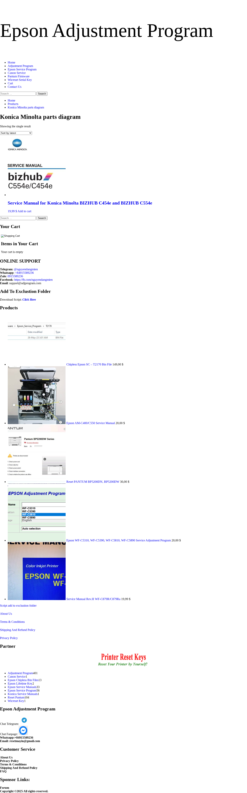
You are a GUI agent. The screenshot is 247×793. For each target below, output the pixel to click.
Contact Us (14, 86)
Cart (10, 83)
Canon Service (17, 72)
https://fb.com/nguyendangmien (33, 279)
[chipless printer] (124, 666)
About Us (6, 613)
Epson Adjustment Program (106, 30)
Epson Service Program (22, 69)
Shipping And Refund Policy (17, 630)
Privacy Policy (9, 638)
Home (11, 62)
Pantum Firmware (19, 76)
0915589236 (15, 276)
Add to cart (24, 211)
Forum (4, 787)
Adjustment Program (20, 66)
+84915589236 (24, 272)
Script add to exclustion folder (18, 605)
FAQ (3, 771)
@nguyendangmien (26, 269)
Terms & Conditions (12, 621)
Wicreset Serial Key (20, 79)
